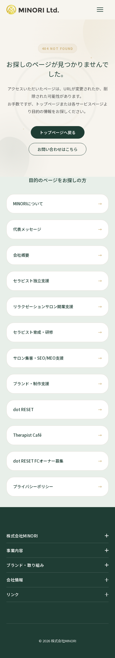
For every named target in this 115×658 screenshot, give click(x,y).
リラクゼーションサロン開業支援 (43, 306)
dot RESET (23, 409)
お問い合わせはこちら (57, 149)
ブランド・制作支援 (31, 383)
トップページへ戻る (58, 132)
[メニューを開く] (103, 9)
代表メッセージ (27, 229)
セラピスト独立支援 (31, 280)
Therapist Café (27, 435)
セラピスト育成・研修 (33, 332)
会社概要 (21, 255)
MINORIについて (28, 203)
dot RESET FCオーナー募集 (38, 461)
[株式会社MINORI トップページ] (32, 9)
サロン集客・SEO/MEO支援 (38, 358)
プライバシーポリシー (33, 486)
